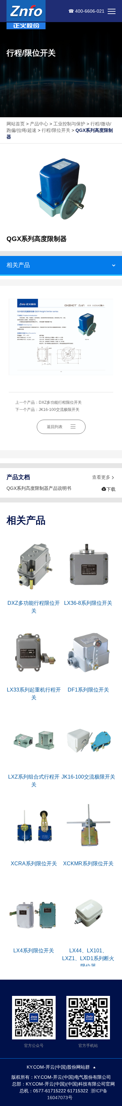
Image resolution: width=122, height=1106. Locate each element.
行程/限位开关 (56, 130)
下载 (108, 489)
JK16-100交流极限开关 (59, 409)
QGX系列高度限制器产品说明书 (39, 488)
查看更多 (103, 477)
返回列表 (54, 427)
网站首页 (16, 123)
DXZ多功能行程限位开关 (60, 402)
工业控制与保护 (69, 123)
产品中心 (39, 123)
